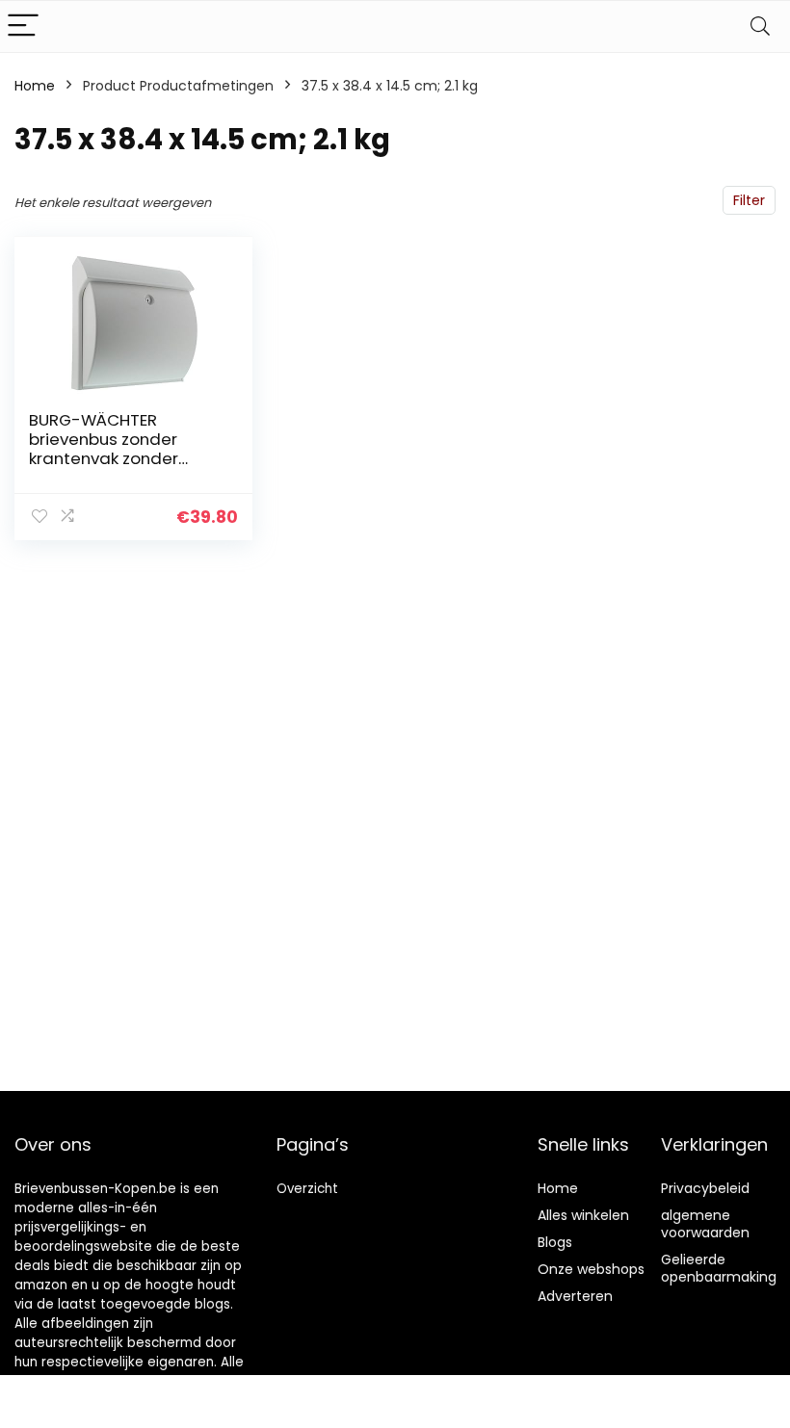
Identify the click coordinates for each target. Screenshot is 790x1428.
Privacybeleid (705, 1188)
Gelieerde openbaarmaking (719, 1268)
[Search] (760, 26)
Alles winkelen (583, 1215)
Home (34, 85)
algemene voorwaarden (705, 1224)
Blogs (555, 1242)
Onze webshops (591, 1269)
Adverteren (575, 1296)
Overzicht (307, 1189)
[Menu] (23, 26)
